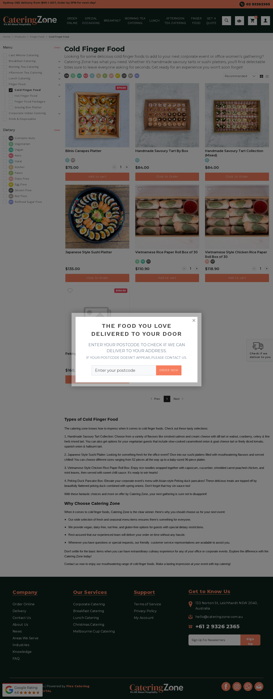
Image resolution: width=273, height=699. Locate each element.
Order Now (168, 370)
